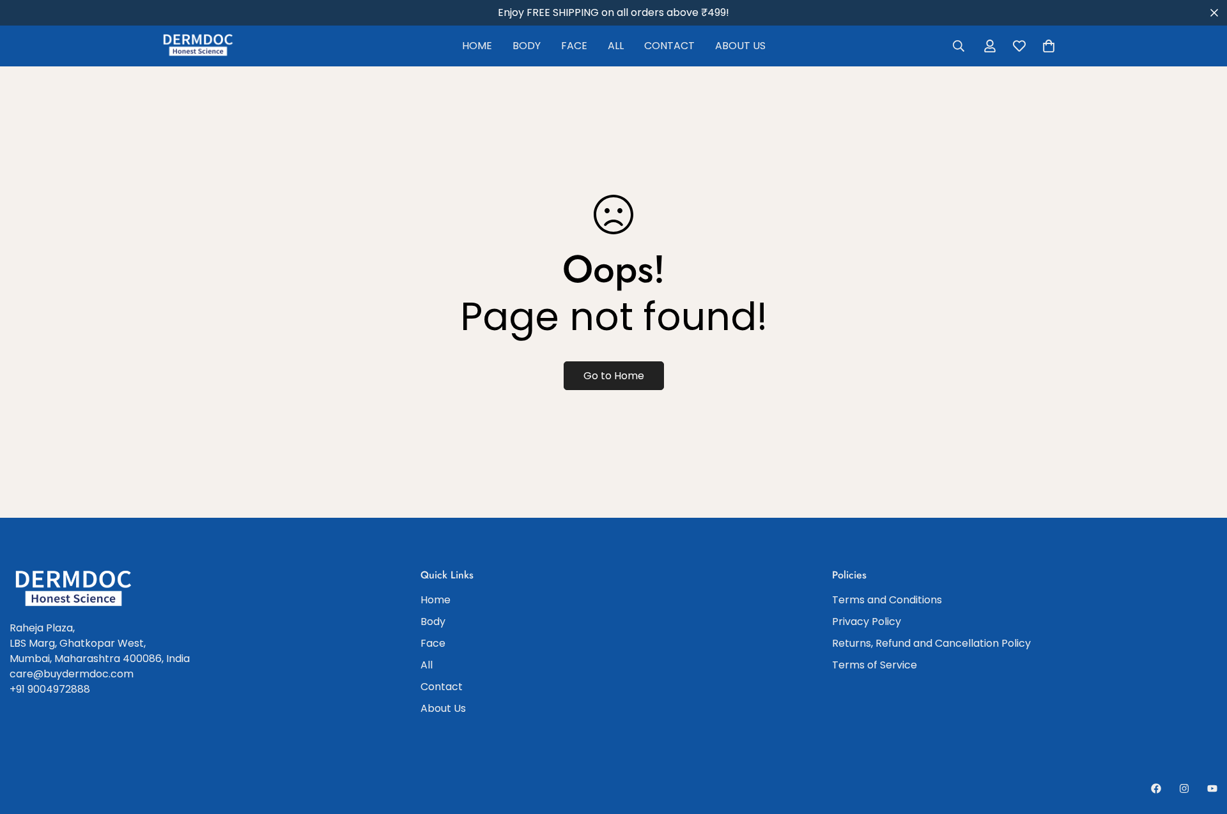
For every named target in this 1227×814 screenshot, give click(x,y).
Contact (669, 45)
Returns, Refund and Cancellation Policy (931, 643)
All (616, 45)
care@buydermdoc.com (72, 674)
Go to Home (613, 375)
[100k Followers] (1184, 788)
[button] (1048, 46)
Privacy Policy (866, 621)
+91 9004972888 (50, 689)
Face (574, 45)
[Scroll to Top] (1202, 744)
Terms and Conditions (887, 599)
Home (477, 45)
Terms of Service (874, 665)
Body (527, 45)
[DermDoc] (198, 45)
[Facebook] (1156, 788)
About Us (740, 45)
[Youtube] (1212, 788)
